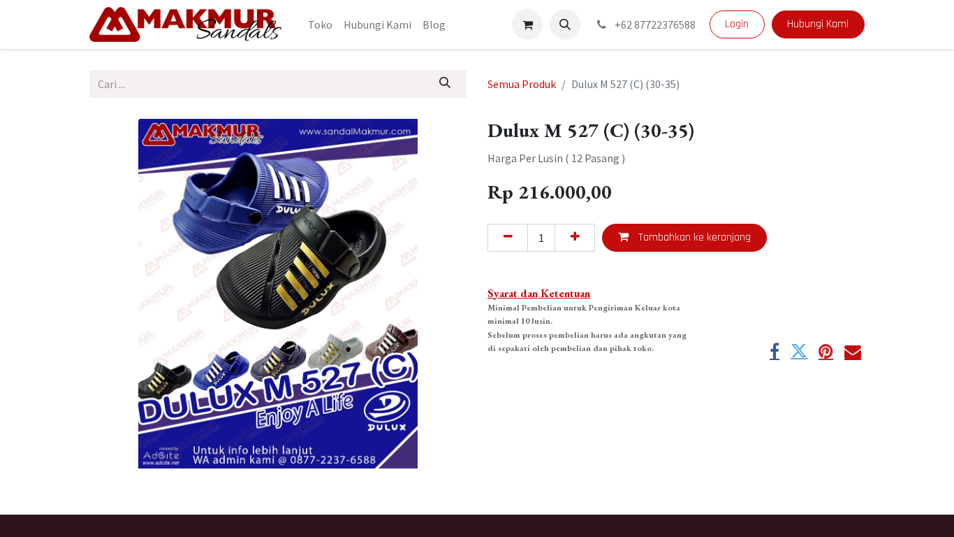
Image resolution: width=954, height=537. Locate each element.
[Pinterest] (826, 351)
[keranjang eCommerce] (527, 24)
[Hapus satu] (507, 238)
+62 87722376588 (654, 24)
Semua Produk (521, 84)
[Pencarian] (445, 84)
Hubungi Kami (818, 24)
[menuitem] (320, 24)
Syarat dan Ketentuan (538, 293)
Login (737, 24)
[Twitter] (799, 351)
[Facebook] (774, 351)
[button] (565, 24)
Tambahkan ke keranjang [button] (693, 237)
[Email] (852, 351)
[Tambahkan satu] (575, 238)
